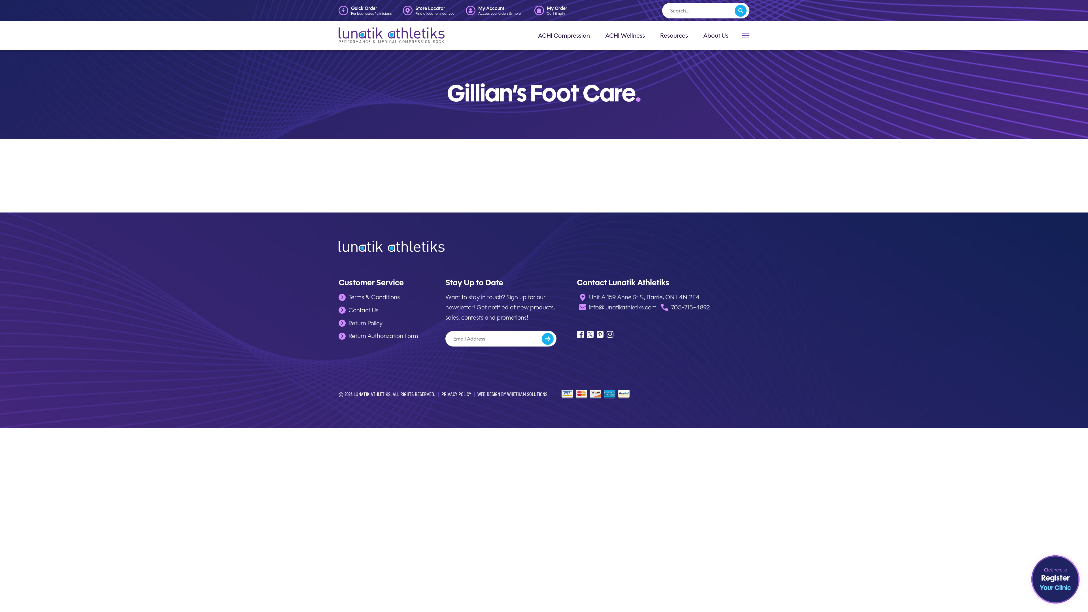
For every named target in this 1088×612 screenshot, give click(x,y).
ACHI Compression (564, 35)
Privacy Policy (456, 394)
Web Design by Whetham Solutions (512, 394)
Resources (674, 35)
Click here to (1055, 579)
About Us (715, 35)
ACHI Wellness (625, 35)
